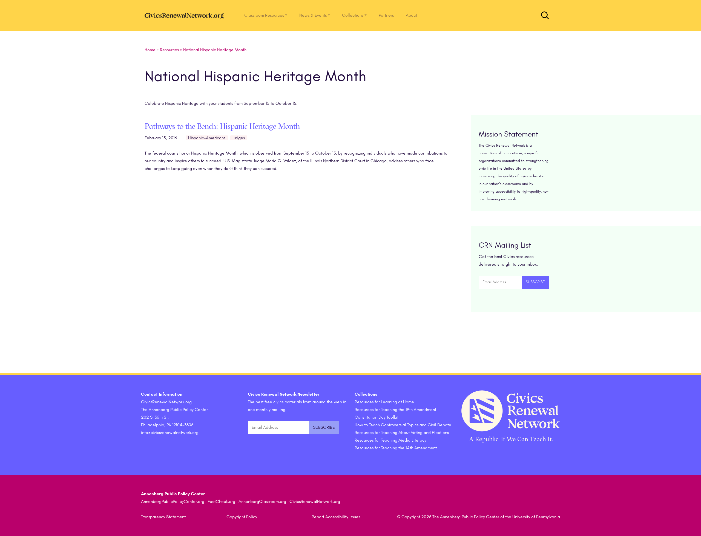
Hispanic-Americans (206, 137)
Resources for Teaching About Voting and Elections (402, 432)
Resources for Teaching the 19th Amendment (395, 409)
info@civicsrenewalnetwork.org (170, 432)
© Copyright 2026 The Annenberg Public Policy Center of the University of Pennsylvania (478, 516)
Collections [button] (352, 15)
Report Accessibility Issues (336, 516)
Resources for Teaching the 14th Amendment (396, 447)
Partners (386, 15)
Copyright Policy (241, 516)
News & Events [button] (313, 15)
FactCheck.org (221, 501)
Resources (169, 49)
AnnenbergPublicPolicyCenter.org (172, 501)
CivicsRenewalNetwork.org (314, 501)
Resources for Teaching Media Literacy (390, 440)
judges (238, 137)
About (411, 15)
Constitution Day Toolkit (376, 417)
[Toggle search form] (544, 15)
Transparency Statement (163, 516)
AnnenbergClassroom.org (262, 501)
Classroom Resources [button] (264, 15)
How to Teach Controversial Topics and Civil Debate (403, 424)
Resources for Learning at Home (384, 401)
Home (150, 49)
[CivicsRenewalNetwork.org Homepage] (186, 15)
